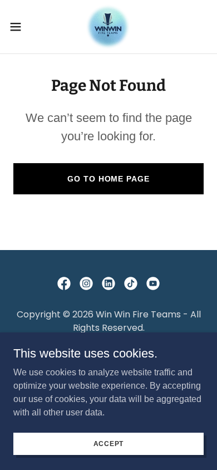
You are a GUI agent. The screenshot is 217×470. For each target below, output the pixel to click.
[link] (108, 26)
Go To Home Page (108, 178)
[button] (20, 27)
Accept (108, 443)
